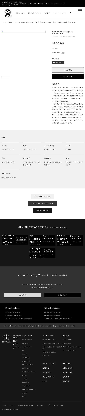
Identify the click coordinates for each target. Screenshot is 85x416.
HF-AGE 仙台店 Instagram (52, 312)
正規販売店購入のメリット (50, 340)
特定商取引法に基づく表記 (26, 405)
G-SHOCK (25, 379)
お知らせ (45, 368)
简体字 (62, 405)
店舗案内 (47, 13)
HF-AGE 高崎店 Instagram (52, 315)
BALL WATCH (26, 361)
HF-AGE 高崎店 (22, 3)
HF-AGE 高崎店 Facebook (13, 315)
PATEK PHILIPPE (27, 340)
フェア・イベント (59, 13)
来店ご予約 (68, 70)
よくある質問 (68, 372)
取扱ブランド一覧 (42, 210)
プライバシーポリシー (8, 405)
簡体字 (16, 5)
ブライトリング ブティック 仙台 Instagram (57, 318)
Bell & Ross (25, 368)
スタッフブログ (48, 377)
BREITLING (25, 343)
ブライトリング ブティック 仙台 (39, 3)
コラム (45, 381)
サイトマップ (41, 405)
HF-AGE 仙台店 (10, 3)
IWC (23, 350)
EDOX (24, 375)
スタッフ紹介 (46, 355)
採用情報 (66, 381)
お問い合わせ (68, 77)
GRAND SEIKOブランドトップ (42, 203)
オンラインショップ (57, 3)
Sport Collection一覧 (43, 196)
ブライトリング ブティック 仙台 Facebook (17, 318)
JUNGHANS (26, 386)
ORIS (23, 396)
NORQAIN (25, 393)
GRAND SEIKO (26, 347)
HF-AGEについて (34, 13)
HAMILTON (25, 382)
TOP (5, 22)
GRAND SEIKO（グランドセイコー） (29, 22)
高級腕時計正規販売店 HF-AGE (12, 2)
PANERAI (25, 354)
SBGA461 (73, 22)
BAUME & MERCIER (28, 364)
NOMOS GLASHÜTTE (28, 389)
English (10, 5)
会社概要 (66, 377)
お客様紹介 (46, 372)
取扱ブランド (20, 13)
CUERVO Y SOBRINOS (28, 372)
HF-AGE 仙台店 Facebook (13, 312)
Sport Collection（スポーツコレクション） (55, 22)
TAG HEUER (25, 357)
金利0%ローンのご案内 (49, 352)
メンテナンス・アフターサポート (51, 343)
